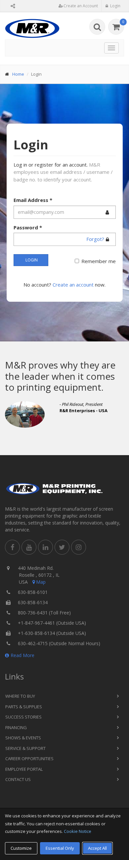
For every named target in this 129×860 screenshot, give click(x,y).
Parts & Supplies (23, 707)
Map (41, 582)
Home (18, 74)
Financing (16, 727)
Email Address (33, 200)
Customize (21, 848)
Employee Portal (24, 769)
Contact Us (18, 779)
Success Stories (23, 717)
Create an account (73, 284)
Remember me (98, 261)
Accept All (97, 848)
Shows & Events (23, 738)
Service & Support (25, 748)
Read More (22, 655)
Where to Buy (20, 696)
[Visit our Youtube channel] (29, 547)
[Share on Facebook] (12, 547)
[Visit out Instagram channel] (78, 547)
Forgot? (95, 239)
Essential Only (60, 848)
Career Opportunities (29, 759)
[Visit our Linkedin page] (45, 547)
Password (28, 227)
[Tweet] (62, 547)
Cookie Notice (77, 831)
